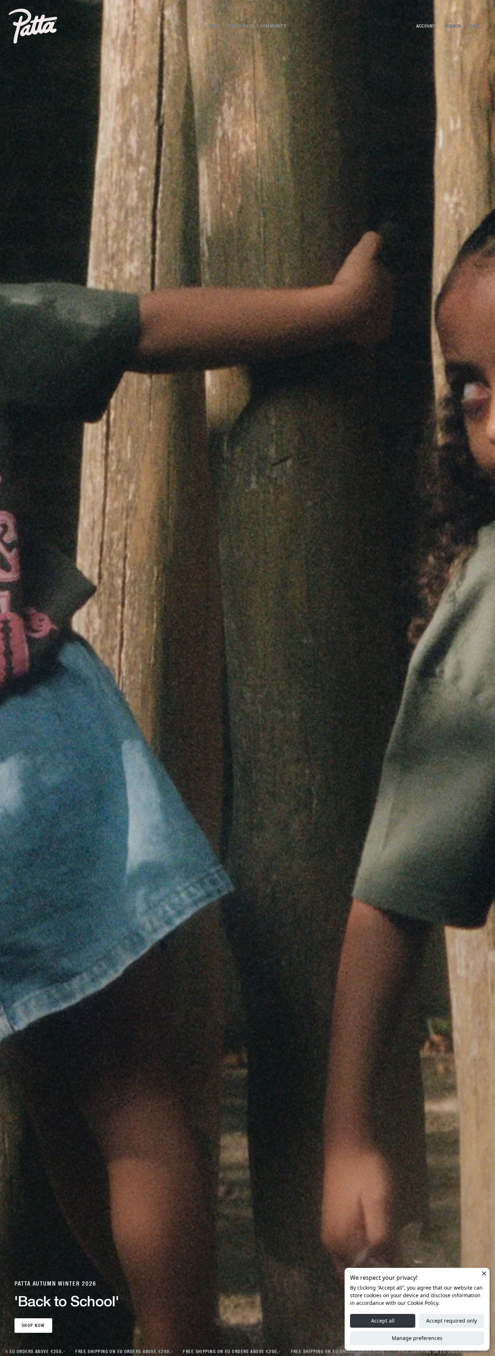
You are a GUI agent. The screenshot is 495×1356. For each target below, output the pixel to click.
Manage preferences (417, 1338)
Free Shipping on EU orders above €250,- (117, 1351)
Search (453, 26)
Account (426, 26)
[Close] (484, 1273)
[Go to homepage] (33, 26)
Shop (214, 26)
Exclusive (240, 26)
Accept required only (451, 1320)
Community (273, 26)
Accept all (383, 1320)
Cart (475, 26)
